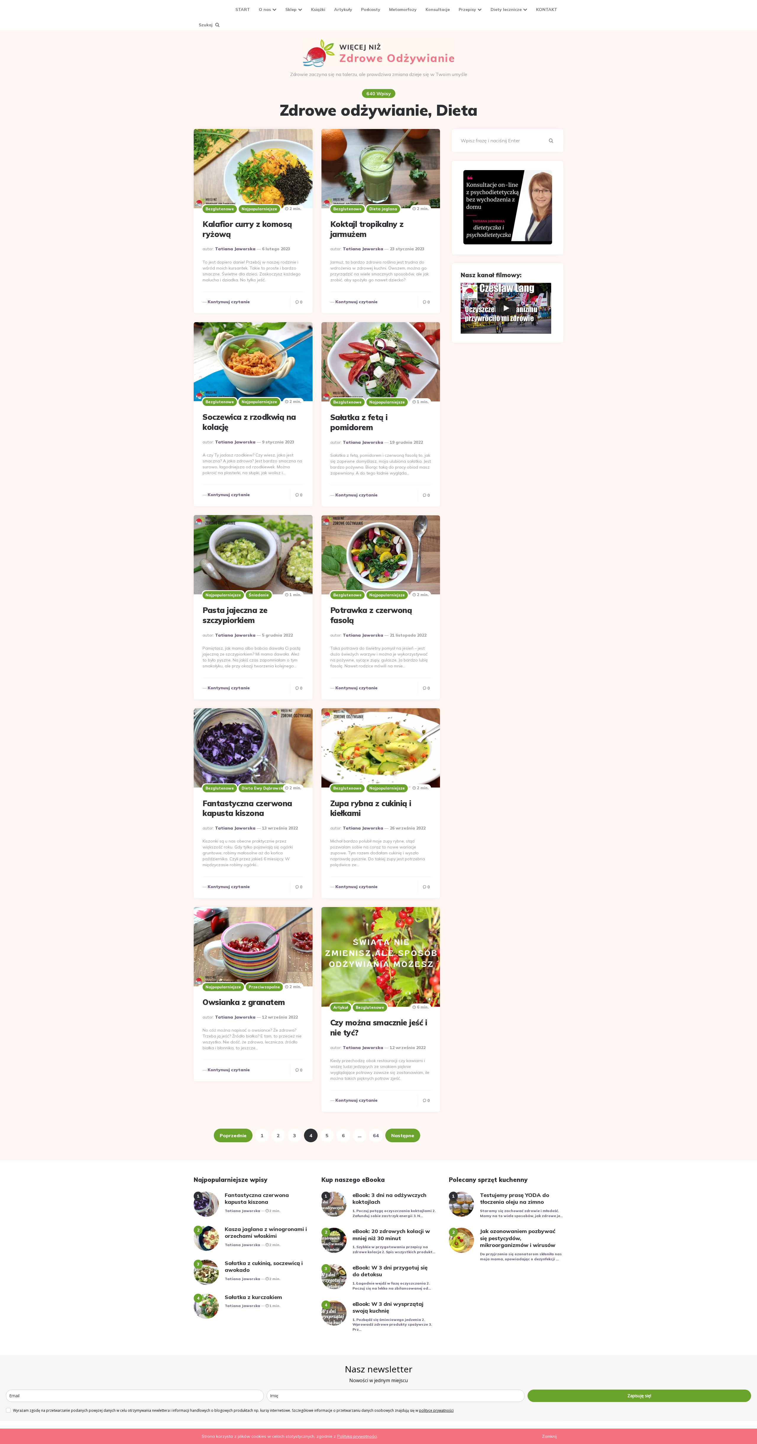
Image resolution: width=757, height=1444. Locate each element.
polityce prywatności (436, 1410)
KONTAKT (546, 9)
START (242, 9)
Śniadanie (259, 595)
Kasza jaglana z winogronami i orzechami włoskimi (266, 1232)
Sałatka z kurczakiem (253, 1297)
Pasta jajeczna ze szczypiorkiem (235, 615)
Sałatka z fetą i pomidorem (359, 422)
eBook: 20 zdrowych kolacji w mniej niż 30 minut (391, 1234)
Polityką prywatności (357, 1436)
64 (376, 1135)
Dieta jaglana (383, 208)
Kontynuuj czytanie (229, 301)
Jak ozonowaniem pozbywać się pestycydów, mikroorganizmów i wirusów (517, 1238)
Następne (402, 1135)
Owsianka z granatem (244, 1002)
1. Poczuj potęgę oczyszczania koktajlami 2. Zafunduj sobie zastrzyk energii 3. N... (394, 1213)
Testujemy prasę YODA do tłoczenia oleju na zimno (514, 1198)
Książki (318, 9)
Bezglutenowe (220, 208)
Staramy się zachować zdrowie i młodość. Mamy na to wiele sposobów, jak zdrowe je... (521, 1213)
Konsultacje (438, 9)
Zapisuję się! (639, 1395)
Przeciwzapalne (264, 987)
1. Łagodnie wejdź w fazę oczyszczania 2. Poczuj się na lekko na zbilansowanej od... (391, 1285)
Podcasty (370, 9)
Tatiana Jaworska (235, 248)
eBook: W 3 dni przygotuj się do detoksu (390, 1271)
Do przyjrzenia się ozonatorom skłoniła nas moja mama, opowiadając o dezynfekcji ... (521, 1256)
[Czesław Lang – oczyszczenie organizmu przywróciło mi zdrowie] (506, 308)
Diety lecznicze (506, 9)
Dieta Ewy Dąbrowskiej (265, 788)
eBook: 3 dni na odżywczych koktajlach (389, 1198)
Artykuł (340, 1007)
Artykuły (343, 9)
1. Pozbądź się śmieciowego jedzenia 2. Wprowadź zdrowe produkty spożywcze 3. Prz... (392, 1324)
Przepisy (467, 9)
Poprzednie (233, 1135)
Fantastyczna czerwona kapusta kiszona (247, 808)
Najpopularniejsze (259, 208)
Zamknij (549, 1436)
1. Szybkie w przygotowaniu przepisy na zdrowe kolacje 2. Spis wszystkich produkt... (393, 1249)
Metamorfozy (403, 9)
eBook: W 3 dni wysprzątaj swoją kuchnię (387, 1307)
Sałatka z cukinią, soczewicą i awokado (264, 1266)
